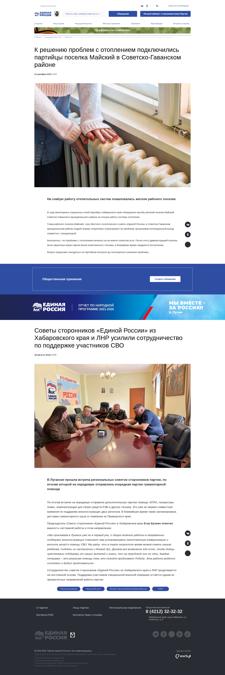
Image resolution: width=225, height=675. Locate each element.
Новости (68, 37)
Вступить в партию (181, 23)
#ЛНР (160, 589)
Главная (37, 37)
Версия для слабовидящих (178, 6)
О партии (38, 23)
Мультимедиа (156, 23)
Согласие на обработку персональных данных (56, 666)
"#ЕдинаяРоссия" (93, 589)
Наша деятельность (83, 23)
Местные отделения (111, 23)
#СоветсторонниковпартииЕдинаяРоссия (128, 589)
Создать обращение (165, 279)
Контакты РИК (44, 615)
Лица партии (58, 23)
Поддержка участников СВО (113, 30)
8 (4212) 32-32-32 (164, 611)
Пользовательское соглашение (49, 658)
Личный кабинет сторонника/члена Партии (165, 14)
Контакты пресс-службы (87, 615)
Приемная (135, 23)
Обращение (123, 14)
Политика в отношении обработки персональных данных (61, 663)
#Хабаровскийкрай (68, 589)
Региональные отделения (125, 607)
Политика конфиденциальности (49, 660)
